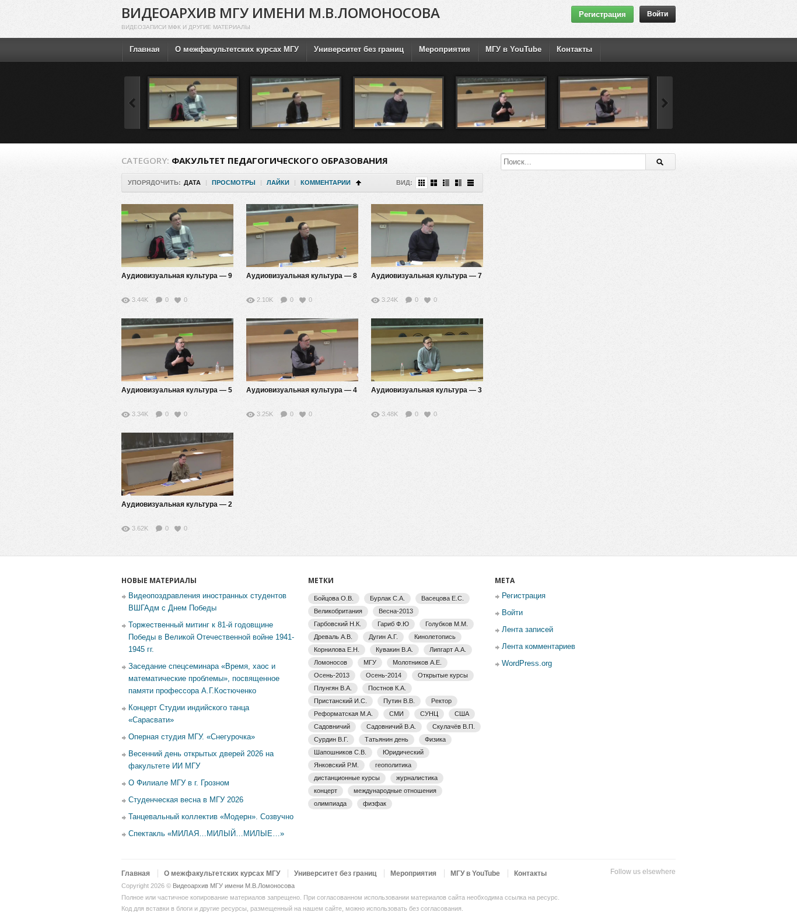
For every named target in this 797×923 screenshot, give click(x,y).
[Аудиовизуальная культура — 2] (177, 464)
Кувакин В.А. (394, 649)
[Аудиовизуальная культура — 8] (296, 102)
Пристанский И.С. (340, 700)
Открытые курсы (443, 675)
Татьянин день (386, 739)
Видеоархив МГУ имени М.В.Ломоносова (280, 12)
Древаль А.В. (333, 636)
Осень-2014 (383, 675)
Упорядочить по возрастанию (358, 183)
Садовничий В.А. (391, 726)
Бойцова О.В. (334, 598)
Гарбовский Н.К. (337, 623)
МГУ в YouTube (513, 49)
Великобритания (338, 611)
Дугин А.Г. (383, 636)
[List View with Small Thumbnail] (446, 183)
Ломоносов (330, 662)
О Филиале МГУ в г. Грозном (178, 782)
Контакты (574, 49)
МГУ (369, 662)
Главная (145, 49)
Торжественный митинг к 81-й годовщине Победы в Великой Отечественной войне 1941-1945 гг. (211, 637)
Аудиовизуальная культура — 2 (176, 504)
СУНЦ (429, 713)
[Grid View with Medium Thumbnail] (434, 183)
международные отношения (395, 790)
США (462, 713)
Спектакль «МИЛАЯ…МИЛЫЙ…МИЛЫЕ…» (206, 833)
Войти (657, 14)
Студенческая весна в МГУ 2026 (185, 799)
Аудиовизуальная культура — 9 (176, 276)
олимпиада (330, 803)
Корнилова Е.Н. (336, 649)
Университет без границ (359, 49)
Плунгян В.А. (333, 688)
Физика (435, 739)
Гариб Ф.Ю (393, 623)
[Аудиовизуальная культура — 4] (604, 102)
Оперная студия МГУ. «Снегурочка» (191, 736)
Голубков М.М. (446, 623)
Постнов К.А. (387, 688)
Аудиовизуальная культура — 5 (176, 390)
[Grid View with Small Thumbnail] (421, 183)
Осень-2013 (331, 675)
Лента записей (527, 629)
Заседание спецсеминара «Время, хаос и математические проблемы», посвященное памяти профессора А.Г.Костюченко (203, 678)
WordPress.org (527, 663)
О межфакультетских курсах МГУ (237, 49)
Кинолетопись (435, 636)
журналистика (417, 777)
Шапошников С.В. (340, 752)
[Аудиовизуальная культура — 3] (427, 350)
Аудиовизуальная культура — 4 (301, 390)
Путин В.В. (399, 700)
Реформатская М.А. (343, 713)
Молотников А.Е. (417, 662)
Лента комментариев (538, 646)
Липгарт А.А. (447, 649)
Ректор (441, 700)
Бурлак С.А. (387, 598)
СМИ (396, 713)
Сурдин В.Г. (331, 739)
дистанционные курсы (347, 777)
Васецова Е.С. (442, 598)
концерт (325, 790)
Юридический (403, 752)
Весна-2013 (396, 611)
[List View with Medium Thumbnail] (458, 183)
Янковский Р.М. (336, 764)
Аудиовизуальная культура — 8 (301, 276)
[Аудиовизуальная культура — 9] (193, 102)
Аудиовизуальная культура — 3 (426, 390)
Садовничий (332, 726)
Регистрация (602, 14)
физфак (374, 803)
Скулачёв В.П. (453, 726)
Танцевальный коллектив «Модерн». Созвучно (210, 816)
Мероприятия (444, 49)
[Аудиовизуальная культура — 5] (501, 102)
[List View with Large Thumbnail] (470, 183)
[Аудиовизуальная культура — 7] (398, 102)
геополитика (393, 764)
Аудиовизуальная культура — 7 (426, 276)
